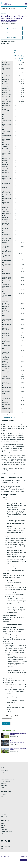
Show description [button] (11, 37)
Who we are (3, 812)
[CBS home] (7, 3)
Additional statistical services (7, 779)
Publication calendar (5, 846)
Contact (2, 807)
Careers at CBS (4, 816)
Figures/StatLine (5, 770)
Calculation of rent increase (7, 772)
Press (2, 810)
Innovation (3, 814)
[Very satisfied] (11, 718)
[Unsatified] (5, 718)
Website (3, 823)
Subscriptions (4, 835)
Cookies (2, 827)
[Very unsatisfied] (3, 718)
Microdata (3, 777)
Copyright (3, 825)
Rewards (3, 800)
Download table (13, 33)
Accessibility (4, 829)
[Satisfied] (9, 718)
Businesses (3, 794)
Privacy (2, 798)
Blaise (2, 787)
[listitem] (2, 841)
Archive (2, 833)
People (2, 796)
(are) (15, 55)
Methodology (4, 785)
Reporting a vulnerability (6, 831)
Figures (4, 13)
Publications (3, 783)
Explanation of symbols (9, 417)
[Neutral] (7, 718)
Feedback (24, 860)
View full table (13, 28)
